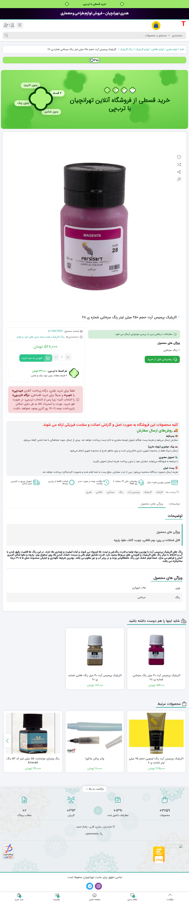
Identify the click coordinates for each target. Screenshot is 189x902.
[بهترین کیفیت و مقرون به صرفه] (94, 13)
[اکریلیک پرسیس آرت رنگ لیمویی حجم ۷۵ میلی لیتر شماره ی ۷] (156, 733)
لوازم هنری (171, 49)
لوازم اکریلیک (142, 49)
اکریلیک (148, 492)
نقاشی (99, 492)
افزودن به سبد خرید (32, 358)
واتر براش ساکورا (94, 759)
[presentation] (7, 741)
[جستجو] (6, 35)
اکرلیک (159, 492)
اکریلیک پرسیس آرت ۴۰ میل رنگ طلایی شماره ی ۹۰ (95, 677)
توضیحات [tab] (174, 504)
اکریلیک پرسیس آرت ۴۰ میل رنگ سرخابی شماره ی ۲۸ (156, 677)
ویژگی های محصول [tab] (152, 504)
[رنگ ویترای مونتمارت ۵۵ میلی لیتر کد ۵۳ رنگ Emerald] (33, 733)
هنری (89, 492)
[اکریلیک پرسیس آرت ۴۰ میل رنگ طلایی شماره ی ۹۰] (95, 650)
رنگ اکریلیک (126, 49)
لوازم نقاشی (158, 49)
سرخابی (110, 492)
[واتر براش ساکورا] (94, 733)
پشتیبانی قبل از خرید (160, 359)
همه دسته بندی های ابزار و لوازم (33, 337)
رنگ (121, 492)
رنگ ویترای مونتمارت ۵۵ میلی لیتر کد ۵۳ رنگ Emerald (32, 761)
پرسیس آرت (134, 492)
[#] (94, 60)
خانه (182, 49)
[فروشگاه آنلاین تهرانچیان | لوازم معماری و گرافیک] (168, 25)
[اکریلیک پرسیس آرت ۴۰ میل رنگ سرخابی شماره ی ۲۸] (156, 650)
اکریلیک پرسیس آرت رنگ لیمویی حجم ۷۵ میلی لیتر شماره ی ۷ (156, 761)
